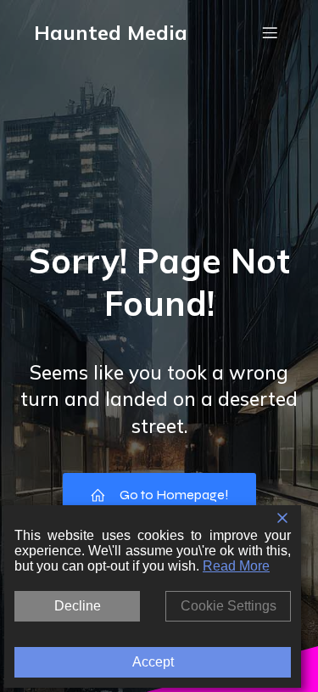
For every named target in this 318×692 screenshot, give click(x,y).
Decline (77, 606)
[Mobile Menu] (269, 32)
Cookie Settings (228, 606)
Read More (236, 566)
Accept (153, 662)
